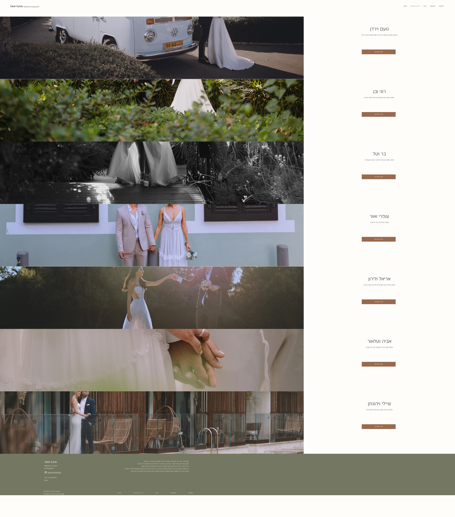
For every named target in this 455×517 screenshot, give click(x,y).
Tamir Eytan (16, 6)
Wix (62, 494)
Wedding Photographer (31, 7)
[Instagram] (45, 472)
